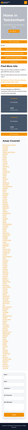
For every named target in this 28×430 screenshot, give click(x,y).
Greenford (5, 179)
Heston (4, 155)
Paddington (6, 206)
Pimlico (5, 215)
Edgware (5, 278)
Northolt (5, 197)
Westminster (6, 233)
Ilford (4, 348)
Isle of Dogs (6, 298)
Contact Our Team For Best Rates (14, 49)
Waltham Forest (7, 332)
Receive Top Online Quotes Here (14, 57)
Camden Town (6, 249)
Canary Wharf (6, 301)
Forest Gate (6, 325)
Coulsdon (5, 276)
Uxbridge (5, 238)
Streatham (5, 218)
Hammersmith (6, 172)
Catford (5, 283)
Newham (5, 328)
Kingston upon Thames (12, 82)
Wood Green (6, 303)
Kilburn (4, 209)
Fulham (5, 173)
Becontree (5, 357)
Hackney (5, 290)
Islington (5, 267)
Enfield (4, 337)
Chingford (5, 350)
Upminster (5, 368)
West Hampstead (7, 224)
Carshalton (6, 226)
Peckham (5, 265)
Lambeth (5, 227)
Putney (4, 168)
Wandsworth (6, 182)
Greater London (7, 319)
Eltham (4, 323)
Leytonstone (6, 326)
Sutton (4, 220)
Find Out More (14, 62)
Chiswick (5, 163)
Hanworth (5, 154)
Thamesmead (6, 353)
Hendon (5, 254)
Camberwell (6, 253)
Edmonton (5, 330)
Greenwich (5, 299)
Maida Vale (6, 208)
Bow (4, 305)
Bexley (4, 355)
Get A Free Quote (14, 134)
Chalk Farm (6, 244)
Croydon (5, 263)
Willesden (5, 204)
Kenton (4, 231)
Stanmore (5, 271)
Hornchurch (6, 366)
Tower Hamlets (7, 287)
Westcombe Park (7, 316)
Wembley (5, 202)
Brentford (3, 82)
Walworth (5, 262)
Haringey (5, 289)
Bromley (5, 310)
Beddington (6, 245)
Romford (5, 362)
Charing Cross (6, 235)
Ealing (4, 177)
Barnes (4, 159)
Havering (5, 364)
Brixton (4, 229)
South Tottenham (7, 307)
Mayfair (5, 222)
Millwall (5, 294)
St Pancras (6, 260)
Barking (5, 343)
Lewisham (5, 292)
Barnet (4, 314)
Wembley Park (6, 213)
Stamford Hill (6, 296)
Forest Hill (5, 274)
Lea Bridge (6, 312)
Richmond (17, 80)
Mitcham (5, 200)
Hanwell (5, 164)
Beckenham (6, 285)
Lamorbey (5, 346)
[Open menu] (25, 2)
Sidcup (4, 339)
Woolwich (5, 335)
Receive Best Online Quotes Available (14, 53)
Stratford (5, 317)
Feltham (5, 157)
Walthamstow (6, 334)
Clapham (5, 211)
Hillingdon (5, 188)
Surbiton (5, 161)
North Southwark (7, 256)
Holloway (5, 269)
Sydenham (5, 272)
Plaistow (5, 321)
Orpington (5, 351)
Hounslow (23, 80)
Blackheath (6, 308)
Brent (4, 247)
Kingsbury (5, 236)
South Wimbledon (7, 186)
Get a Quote (13, 31)
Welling (5, 344)
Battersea (5, 195)
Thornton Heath (7, 240)
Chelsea (5, 199)
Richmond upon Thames (7, 80)
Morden (5, 190)
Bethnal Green (6, 281)
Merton (4, 191)
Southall (5, 170)
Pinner (4, 258)
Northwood (6, 280)
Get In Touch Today (14, 41)
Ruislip (4, 242)
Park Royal (6, 184)
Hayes (4, 181)
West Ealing (6, 166)
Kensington (6, 193)
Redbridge (5, 341)
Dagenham (6, 360)
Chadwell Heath (7, 359)
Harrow (5, 217)
